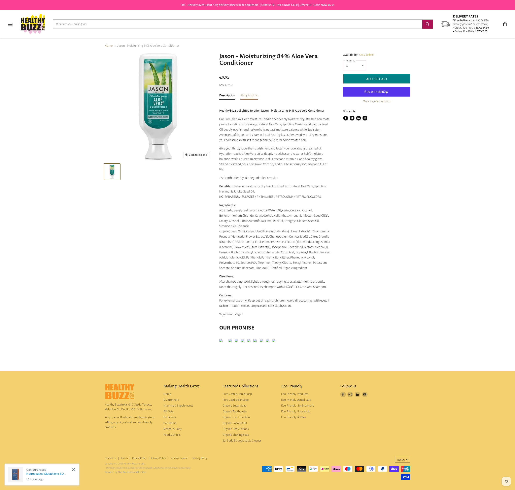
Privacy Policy (158, 458)
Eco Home (170, 423)
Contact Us (110, 458)
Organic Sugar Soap (234, 406)
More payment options (376, 101)
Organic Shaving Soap (235, 435)
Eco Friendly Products (294, 394)
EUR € (401, 460)
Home (109, 45)
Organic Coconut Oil (234, 423)
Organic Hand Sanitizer (236, 417)
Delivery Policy (199, 458)
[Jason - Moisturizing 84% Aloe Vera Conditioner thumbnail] (112, 172)
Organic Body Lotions (235, 429)
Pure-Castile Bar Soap (235, 400)
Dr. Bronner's (171, 400)
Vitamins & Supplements (178, 406)
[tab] (227, 96)
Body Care (170, 417)
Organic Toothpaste (234, 411)
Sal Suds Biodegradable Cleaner (241, 441)
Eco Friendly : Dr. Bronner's (297, 406)
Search (124, 458)
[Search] (427, 24)
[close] (73, 469)
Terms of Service (178, 458)
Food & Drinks (172, 435)
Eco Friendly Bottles (293, 417)
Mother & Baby (173, 429)
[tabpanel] (275, 224)
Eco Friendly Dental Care (296, 400)
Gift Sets (168, 411)
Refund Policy (139, 458)
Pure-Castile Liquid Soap (237, 394)
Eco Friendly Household (295, 411)
